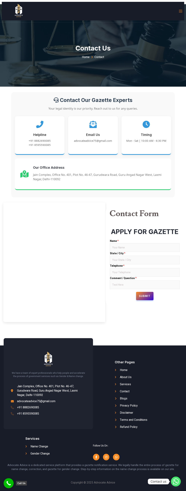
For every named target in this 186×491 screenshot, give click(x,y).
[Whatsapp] (116, 457)
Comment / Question (123, 278)
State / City (117, 253)
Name (114, 240)
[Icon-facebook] (96, 457)
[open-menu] (180, 11)
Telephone (117, 265)
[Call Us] (9, 483)
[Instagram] (106, 457)
